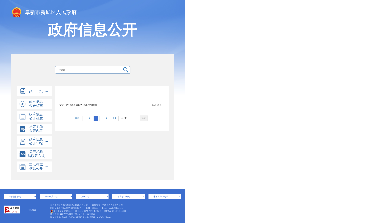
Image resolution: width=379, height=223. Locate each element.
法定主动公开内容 (36, 129)
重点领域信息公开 (36, 166)
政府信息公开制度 (36, 116)
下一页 (104, 118)
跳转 (144, 118)
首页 (77, 118)
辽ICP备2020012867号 (91, 211)
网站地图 (32, 210)
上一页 (87, 118)
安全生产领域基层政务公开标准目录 (111, 105)
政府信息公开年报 (36, 141)
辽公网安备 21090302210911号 (67, 211)
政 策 (36, 91)
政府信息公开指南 (36, 104)
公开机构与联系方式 (36, 154)
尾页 (115, 118)
